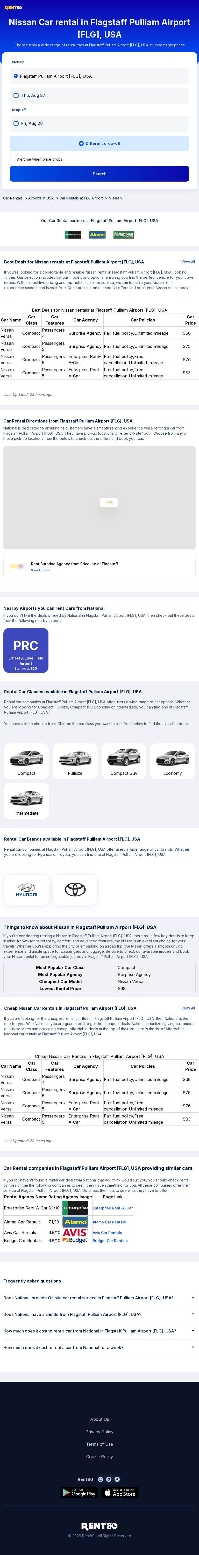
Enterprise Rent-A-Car (113, 1208)
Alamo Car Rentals (109, 1222)
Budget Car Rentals (110, 1240)
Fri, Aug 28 (32, 123)
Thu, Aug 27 (33, 95)
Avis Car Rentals (107, 1232)
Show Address (40, 570)
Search (99, 173)
